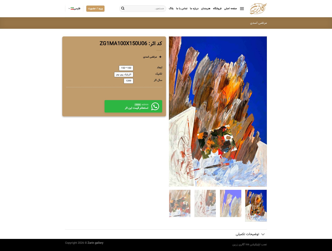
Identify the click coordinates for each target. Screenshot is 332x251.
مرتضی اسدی (258, 23)
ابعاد (159, 67)
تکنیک (158, 73)
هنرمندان (205, 9)
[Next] (172, 111)
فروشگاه (217, 9)
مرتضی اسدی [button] (150, 57)
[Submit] (123, 8)
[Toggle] (263, 234)
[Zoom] (262, 182)
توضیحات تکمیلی (247, 234)
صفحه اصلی (230, 9)
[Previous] (260, 111)
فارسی (77, 9)
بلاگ (171, 9)
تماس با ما (182, 9)
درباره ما (194, 9)
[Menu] (242, 8)
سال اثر (158, 80)
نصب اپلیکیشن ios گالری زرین (249, 244)
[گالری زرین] (258, 8)
